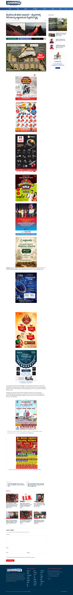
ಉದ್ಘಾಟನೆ (28, 580)
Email (7, 552)
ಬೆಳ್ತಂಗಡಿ (35, 584)
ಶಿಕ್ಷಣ (41, 579)
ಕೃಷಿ (27, 584)
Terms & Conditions (64, 591)
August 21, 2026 (36, 524)
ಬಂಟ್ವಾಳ (35, 581)
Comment (8, 534)
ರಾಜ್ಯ (17, 8)
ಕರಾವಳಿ (28, 582)
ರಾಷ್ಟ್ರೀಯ (25, 8)
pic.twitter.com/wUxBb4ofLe (27, 433)
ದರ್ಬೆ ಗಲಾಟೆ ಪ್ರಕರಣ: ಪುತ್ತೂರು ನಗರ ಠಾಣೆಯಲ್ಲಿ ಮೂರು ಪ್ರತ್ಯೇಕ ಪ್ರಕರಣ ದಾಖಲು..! (25, 521)
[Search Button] (65, 8)
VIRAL (28, 572)
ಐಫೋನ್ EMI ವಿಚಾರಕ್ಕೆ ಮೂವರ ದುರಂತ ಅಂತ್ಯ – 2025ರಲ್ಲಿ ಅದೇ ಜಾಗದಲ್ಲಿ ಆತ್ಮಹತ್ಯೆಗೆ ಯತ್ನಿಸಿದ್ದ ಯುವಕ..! (57, 27)
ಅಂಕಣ (28, 573)
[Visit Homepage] (14, 4)
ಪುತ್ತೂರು (35, 579)
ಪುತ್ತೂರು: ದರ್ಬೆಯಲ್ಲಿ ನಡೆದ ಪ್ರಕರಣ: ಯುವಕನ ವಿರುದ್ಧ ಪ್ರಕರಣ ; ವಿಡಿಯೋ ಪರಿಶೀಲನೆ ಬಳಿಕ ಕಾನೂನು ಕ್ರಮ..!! (11, 521)
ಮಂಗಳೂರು (42, 570)
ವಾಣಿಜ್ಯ (41, 577)
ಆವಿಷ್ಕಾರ (28, 578)
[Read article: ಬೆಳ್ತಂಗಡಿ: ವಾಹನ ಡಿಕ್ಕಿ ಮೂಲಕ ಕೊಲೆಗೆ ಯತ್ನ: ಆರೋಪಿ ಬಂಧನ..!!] (52, 41)
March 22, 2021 (8, 20)
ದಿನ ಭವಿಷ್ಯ (35, 572)
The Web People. (28, 591)
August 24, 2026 (52, 29)
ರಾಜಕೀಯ (44, 8)
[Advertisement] (47, 3)
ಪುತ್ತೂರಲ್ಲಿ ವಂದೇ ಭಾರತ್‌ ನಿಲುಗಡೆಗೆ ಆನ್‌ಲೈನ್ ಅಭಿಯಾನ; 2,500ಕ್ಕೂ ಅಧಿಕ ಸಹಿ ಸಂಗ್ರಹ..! (61, 34)
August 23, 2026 (9, 508)
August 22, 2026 (9, 524)
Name (7, 547)
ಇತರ (60, 8)
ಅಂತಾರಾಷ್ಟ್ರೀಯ (35, 8)
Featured (13, 20)
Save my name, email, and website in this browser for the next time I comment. (21, 557)
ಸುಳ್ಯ (41, 584)
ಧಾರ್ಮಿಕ (35, 574)
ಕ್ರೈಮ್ (53, 8)
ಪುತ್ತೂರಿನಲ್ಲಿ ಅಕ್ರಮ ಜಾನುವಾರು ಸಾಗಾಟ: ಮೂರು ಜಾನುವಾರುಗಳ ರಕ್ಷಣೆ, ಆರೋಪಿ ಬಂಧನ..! (60, 46)
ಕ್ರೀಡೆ (27, 585)
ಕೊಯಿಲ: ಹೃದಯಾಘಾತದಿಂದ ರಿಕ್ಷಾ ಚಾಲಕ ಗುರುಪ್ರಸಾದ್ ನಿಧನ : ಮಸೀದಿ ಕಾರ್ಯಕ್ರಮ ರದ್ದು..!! (39, 504)
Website (28, 552)
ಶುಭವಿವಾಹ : (42, 581)
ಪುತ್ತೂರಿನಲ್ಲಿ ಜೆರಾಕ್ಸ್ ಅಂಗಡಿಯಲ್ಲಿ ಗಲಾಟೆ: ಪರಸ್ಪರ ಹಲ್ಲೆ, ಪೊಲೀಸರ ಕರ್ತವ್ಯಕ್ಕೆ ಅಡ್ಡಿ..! (39, 521)
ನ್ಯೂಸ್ (10, 8)
